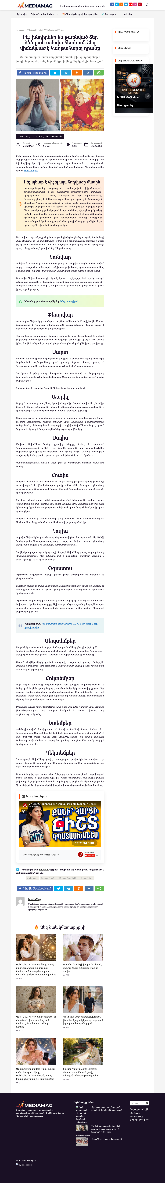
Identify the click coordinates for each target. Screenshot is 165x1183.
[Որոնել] (147, 1103)
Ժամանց (127, 14)
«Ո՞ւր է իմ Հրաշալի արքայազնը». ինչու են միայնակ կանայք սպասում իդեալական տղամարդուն (83, 1020)
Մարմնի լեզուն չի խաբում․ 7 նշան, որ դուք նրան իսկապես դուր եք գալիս (82, 968)
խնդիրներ (33, 878)
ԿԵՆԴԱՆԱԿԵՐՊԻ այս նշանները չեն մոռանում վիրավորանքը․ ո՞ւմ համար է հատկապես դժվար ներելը (36, 1021)
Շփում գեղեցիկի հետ (43, 14)
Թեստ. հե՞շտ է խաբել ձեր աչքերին (106, 1139)
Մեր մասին (135, 1113)
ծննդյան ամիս (49, 878)
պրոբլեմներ (87, 878)
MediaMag (34, 899)
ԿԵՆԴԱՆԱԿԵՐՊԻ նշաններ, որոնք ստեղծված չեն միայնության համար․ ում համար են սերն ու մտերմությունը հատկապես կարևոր (36, 969)
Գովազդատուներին (139, 1109)
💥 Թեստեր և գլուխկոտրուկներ (80, 14)
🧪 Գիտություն (110, 14)
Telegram (44, 869)
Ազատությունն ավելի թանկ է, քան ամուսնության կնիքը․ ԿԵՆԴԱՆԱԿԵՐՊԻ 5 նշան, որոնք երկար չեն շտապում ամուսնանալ (35, 1073)
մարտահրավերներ (69, 878)
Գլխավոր (22, 14)
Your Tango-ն (31, 170)
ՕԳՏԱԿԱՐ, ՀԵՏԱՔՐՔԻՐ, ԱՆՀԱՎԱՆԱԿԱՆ (40, 136)
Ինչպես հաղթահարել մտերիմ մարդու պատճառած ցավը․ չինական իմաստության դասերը (81, 1072)
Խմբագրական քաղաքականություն (139, 1118)
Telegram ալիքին (69, 301)
